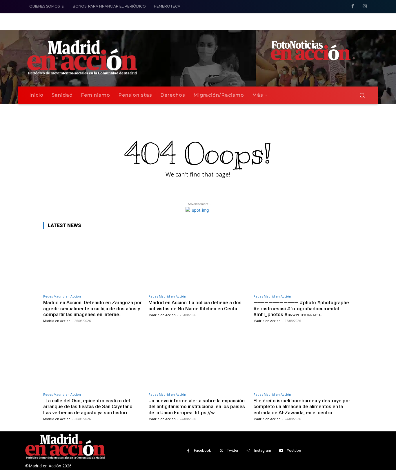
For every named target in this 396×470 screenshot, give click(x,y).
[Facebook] (353, 7)
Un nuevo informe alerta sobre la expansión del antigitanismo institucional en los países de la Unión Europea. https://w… (196, 406)
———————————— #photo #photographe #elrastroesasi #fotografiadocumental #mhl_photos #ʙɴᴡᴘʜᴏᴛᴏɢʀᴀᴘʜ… (301, 308)
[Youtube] (281, 451)
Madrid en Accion (56, 320)
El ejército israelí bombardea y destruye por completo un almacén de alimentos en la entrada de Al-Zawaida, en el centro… (301, 406)
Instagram (262, 450)
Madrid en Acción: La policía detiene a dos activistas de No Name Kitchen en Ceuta (194, 305)
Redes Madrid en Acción (62, 296)
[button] (362, 95)
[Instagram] (365, 7)
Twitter (232, 450)
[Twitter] (221, 451)
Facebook (202, 450)
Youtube (294, 450)
